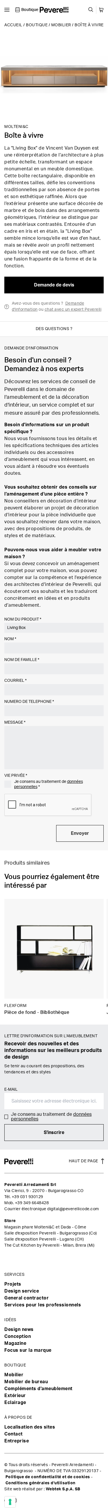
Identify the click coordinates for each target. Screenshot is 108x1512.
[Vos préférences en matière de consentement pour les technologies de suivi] (10, 1501)
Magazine (15, 1343)
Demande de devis (54, 285)
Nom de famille (21, 660)
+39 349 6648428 (32, 1203)
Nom (10, 639)
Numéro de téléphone (29, 702)
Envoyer (80, 833)
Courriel (15, 681)
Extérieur (15, 1395)
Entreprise (16, 1441)
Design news (19, 1329)
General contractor (26, 1298)
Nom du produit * (22, 619)
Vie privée (15, 776)
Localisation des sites (29, 1427)
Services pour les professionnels (42, 1305)
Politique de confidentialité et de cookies (47, 1477)
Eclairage (15, 1402)
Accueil (13, 25)
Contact (13, 1434)
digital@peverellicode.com (73, 1209)
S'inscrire (54, 1132)
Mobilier (61, 25)
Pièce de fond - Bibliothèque (36, 1012)
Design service (21, 1291)
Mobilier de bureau (26, 1381)
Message (14, 722)
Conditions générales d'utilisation (40, 1483)
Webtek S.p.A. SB (63, 1489)
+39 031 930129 (27, 1197)
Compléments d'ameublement (38, 1388)
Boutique (37, 25)
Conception (17, 1336)
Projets (12, 1284)
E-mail (11, 1090)
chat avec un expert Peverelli (73, 310)
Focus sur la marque (28, 1350)
